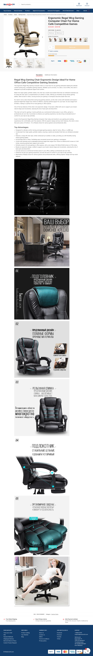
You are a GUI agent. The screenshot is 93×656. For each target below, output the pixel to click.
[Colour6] (75, 40)
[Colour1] (50, 40)
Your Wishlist (24, 634)
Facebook (59, 632)
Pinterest (59, 634)
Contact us (42, 634)
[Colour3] (60, 40)
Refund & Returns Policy (10, 640)
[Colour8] (85, 40)
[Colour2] (55, 40)
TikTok (58, 639)
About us (41, 632)
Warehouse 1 (52, 33)
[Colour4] (65, 40)
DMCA (40, 636)
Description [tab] (39, 75)
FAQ (5, 634)
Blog (22, 636)
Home (5, 14)
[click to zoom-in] (24, 37)
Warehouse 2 (60, 33)
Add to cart (72, 47)
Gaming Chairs (22, 14)
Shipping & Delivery (9, 639)
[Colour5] (70, 40)
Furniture (10, 14)
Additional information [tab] (51, 75)
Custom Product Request (10, 643)
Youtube (59, 636)
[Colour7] (80, 40)
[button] (86, 11)
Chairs (15, 14)
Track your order (8, 632)
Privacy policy (42, 640)
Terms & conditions (44, 639)
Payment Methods (8, 636)
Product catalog (25, 632)
